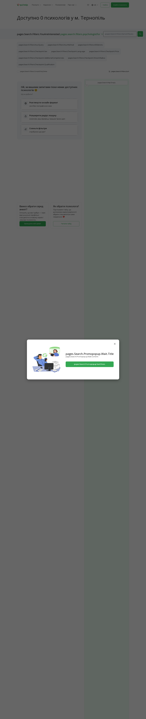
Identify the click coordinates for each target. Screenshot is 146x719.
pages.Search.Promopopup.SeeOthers (89, 364)
